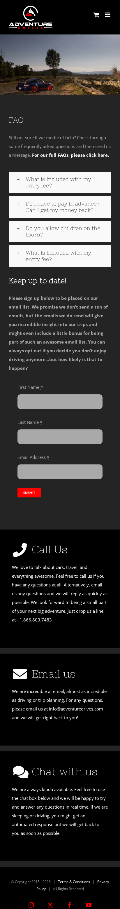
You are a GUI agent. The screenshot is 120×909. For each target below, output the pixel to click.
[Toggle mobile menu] (108, 15)
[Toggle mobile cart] (96, 15)
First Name (30, 387)
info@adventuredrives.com (76, 709)
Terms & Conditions (74, 881)
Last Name (29, 422)
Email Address (33, 457)
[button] (60, 182)
